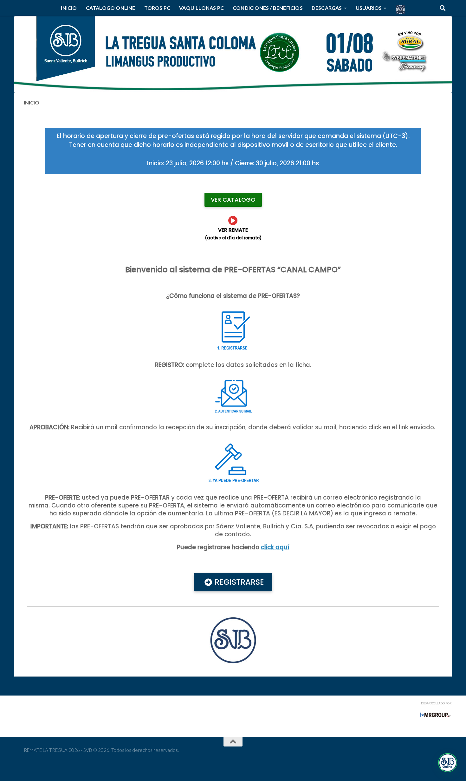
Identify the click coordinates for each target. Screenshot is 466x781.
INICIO (69, 8)
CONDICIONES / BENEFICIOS (268, 8)
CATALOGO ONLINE (110, 8)
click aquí (275, 547)
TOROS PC (157, 8)
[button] (447, 762)
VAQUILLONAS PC (201, 8)
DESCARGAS (327, 8)
